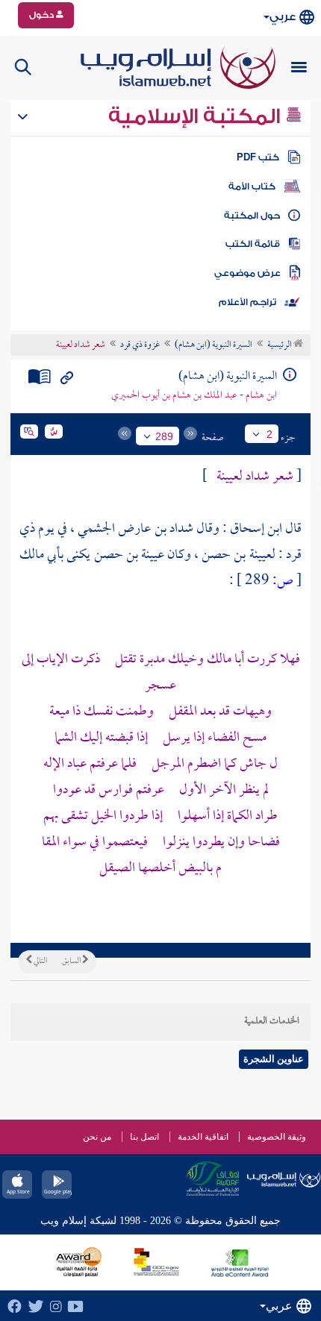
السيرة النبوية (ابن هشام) (213, 345)
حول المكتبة (252, 215)
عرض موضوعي (247, 273)
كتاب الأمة (251, 186)
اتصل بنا (144, 1137)
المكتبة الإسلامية (196, 116)
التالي (39, 961)
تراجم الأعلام (247, 302)
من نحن (97, 1137)
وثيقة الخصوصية (276, 1137)
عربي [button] (282, 16)
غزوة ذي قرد (140, 345)
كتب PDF (258, 157)
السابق (72, 961)
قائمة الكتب (252, 244)
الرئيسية (280, 345)
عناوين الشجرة (273, 1058)
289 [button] (164, 436)
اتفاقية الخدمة (203, 1137)
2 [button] (269, 434)
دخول (42, 15)
